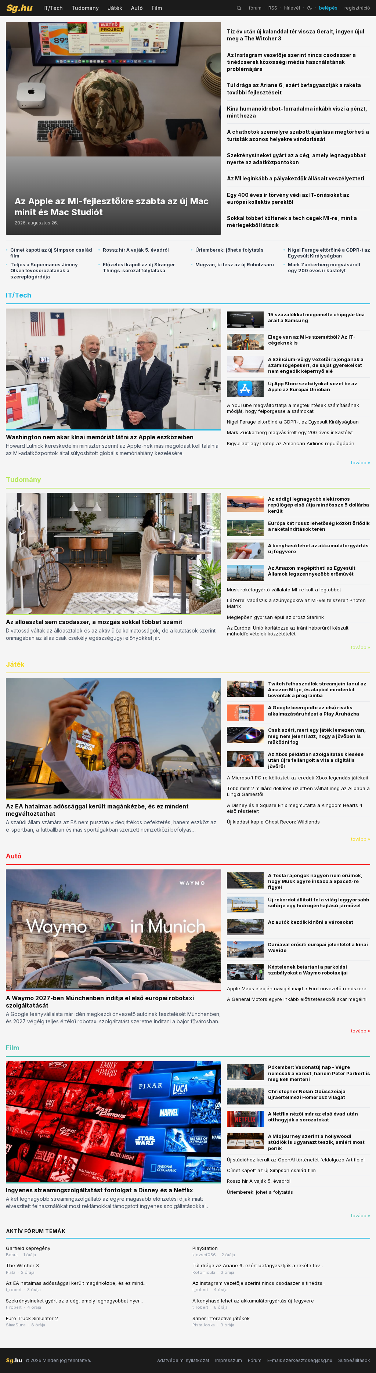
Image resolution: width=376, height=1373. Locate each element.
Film (157, 8)
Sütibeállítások (354, 1360)
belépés (328, 8)
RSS (272, 8)
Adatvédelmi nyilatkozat (183, 1360)
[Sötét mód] (309, 8)
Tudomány (85, 8)
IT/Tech (53, 8)
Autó (137, 8)
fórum (255, 8)
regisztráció (357, 8)
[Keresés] (239, 8)
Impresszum (228, 1360)
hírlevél (292, 8)
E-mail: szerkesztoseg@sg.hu (299, 1360)
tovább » (360, 462)
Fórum (254, 1360)
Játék (115, 8)
